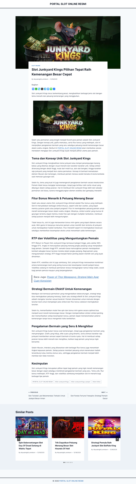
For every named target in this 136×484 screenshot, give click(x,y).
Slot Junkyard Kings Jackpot (80, 382)
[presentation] (32, 427)
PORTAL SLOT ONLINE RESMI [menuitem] (70, 148)
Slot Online (96, 382)
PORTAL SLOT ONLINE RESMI (43, 382)
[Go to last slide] (18, 438)
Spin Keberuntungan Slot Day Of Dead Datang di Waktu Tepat (31, 446)
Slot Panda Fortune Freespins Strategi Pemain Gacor (89, 395)
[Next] (117, 438)
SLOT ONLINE (36, 65)
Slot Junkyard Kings (62, 382)
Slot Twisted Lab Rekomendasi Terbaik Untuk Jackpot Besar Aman (46, 395)
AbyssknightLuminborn (41, 79)
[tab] (64, 462)
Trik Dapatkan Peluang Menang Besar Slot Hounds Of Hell (66, 446)
